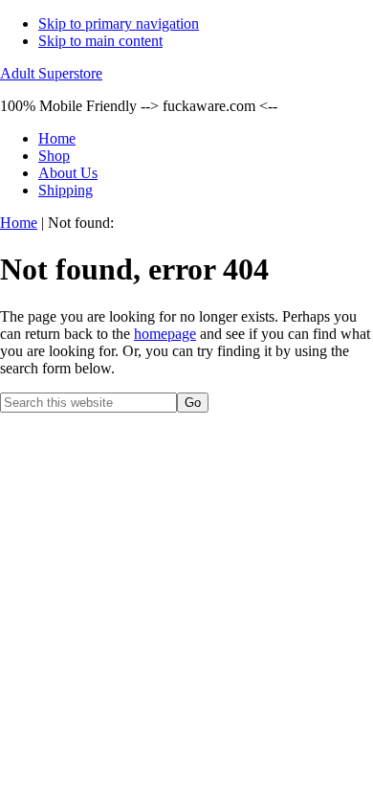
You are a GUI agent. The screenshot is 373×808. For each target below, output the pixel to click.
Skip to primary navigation (118, 23)
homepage (165, 333)
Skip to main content (100, 41)
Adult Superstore (51, 73)
